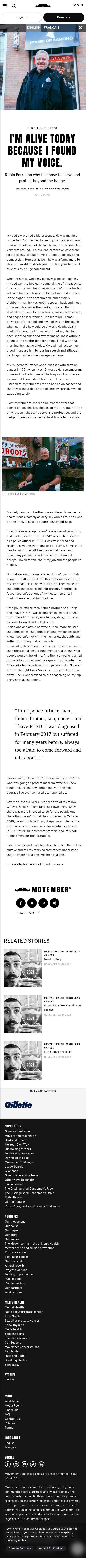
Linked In (41, 1464)
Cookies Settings (20, 1548)
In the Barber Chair (54, 188)
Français (51, 27)
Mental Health (27, 188)
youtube (25, 1464)
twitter (33, 1464)
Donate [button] (59, 19)
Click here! (16, 1464)
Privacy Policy (16, 1540)
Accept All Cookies (51, 1548)
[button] (4, 5)
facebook (8, 1464)
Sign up (22, 17)
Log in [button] (77, 5)
